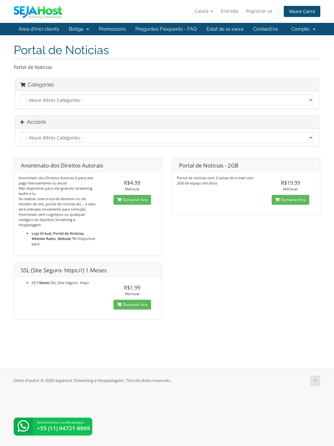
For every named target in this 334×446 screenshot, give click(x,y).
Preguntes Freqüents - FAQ (166, 29)
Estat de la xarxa (224, 29)
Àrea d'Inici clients (39, 29)
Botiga (77, 29)
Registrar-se (259, 11)
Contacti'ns (265, 29)
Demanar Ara (134, 199)
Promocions (112, 29)
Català (202, 11)
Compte (301, 29)
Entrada (229, 11)
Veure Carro (302, 11)
